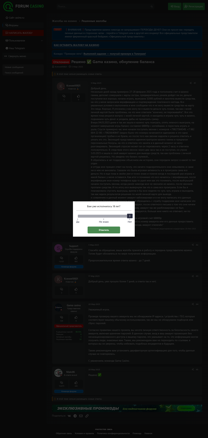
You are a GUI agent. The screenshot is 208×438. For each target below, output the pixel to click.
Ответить (104, 229)
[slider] (130, 216)
